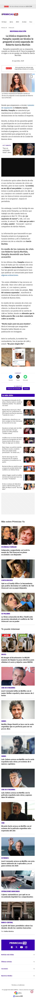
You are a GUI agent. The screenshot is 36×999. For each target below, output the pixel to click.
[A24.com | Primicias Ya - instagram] (26, 947)
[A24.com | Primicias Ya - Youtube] (21, 947)
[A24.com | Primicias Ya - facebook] (12, 947)
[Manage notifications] (31, 991)
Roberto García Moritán (14, 388)
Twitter (18, 380)
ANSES (17, 22)
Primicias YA (4, 27)
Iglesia (11, 22)
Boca (31, 22)
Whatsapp (25, 380)
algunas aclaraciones (9, 275)
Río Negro (4, 22)
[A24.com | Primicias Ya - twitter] (16, 947)
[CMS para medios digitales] (18, 996)
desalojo (24, 22)
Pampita (26, 388)
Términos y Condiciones (18, 985)
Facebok (11, 380)
